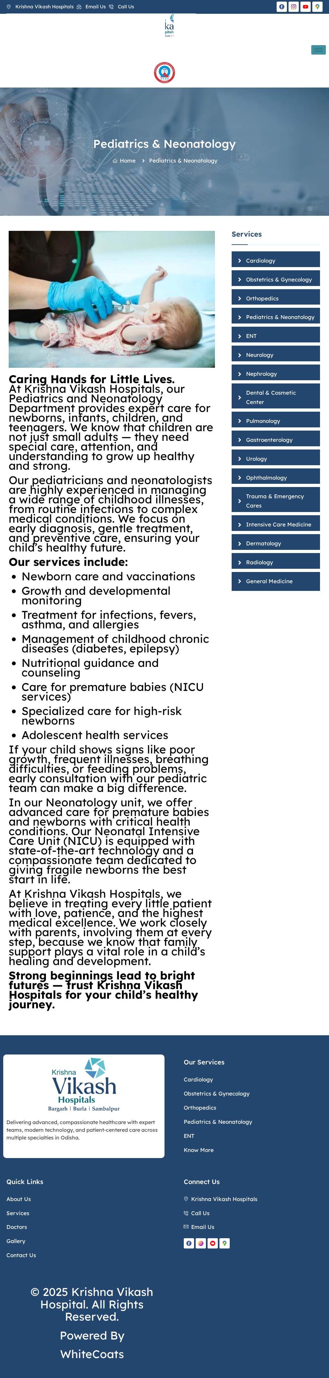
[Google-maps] (317, 7)
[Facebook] (282, 7)
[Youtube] (213, 1243)
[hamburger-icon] (318, 50)
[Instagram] (294, 7)
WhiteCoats (92, 1354)
